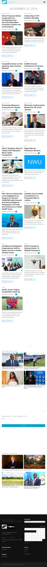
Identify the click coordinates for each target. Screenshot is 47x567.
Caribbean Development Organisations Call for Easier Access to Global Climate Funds (12, 249)
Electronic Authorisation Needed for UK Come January (34, 107)
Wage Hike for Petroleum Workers (32, 149)
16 (40, 535)
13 (31, 535)
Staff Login (26, 549)
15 (37, 535)
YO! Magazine (4, 549)
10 (43, 533)
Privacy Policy (4, 556)
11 (25, 535)
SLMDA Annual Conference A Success (33, 65)
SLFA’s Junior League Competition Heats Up (11, 291)
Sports (26, 243)
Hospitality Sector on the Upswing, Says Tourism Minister (12, 66)
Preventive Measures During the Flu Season (11, 106)
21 (34, 537)
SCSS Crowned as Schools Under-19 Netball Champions (32, 248)
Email (3, 418)
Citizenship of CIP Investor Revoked (31, 17)
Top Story (29, 13)
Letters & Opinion (6, 13)
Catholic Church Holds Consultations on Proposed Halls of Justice (33, 197)
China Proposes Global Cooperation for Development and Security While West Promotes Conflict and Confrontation (11, 21)
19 (28, 537)
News (25, 13)
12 (28, 535)
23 (40, 537)
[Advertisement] (23, 337)
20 (31, 537)
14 (34, 535)
